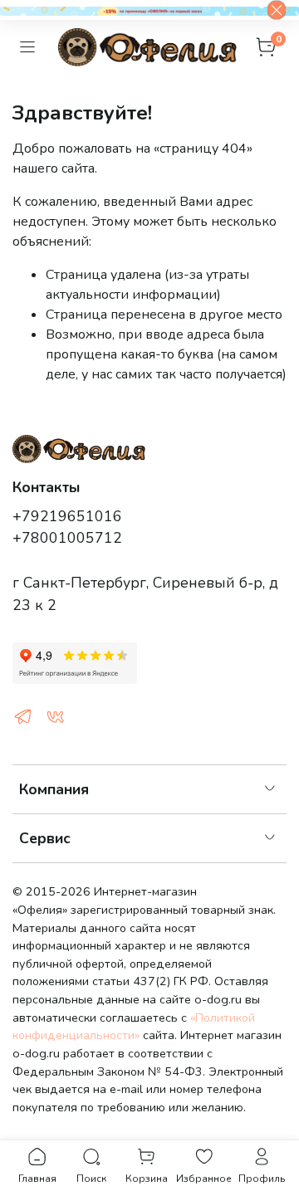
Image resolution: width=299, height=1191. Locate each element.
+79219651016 (67, 516)
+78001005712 (67, 538)
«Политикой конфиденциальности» (133, 1026)
